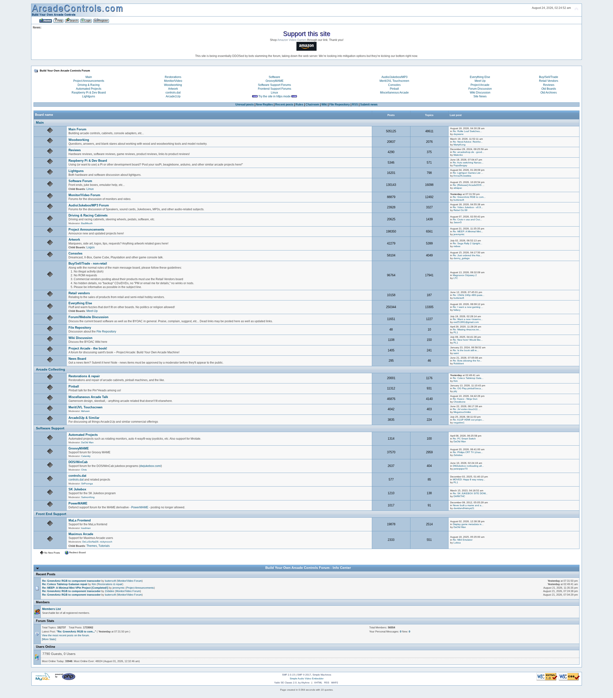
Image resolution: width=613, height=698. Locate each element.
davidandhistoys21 (464, 508)
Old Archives (548, 92)
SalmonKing (88, 497)
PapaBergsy (460, 165)
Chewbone (459, 401)
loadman (86, 528)
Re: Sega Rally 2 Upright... (467, 243)
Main (88, 77)
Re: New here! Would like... (468, 339)
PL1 (456, 332)
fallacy (457, 310)
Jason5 (458, 222)
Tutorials (104, 546)
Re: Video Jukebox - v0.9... (468, 207)
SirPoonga (87, 483)
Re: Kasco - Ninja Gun (465, 399)
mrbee (457, 246)
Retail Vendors (548, 81)
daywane (459, 134)
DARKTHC (459, 496)
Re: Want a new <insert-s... (468, 319)
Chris (84, 469)
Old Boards (548, 88)
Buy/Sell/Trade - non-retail (87, 263)
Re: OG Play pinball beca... (468, 388)
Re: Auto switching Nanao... (468, 162)
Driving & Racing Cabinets (88, 215)
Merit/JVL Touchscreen (394, 81)
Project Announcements (88, 81)
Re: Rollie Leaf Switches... (467, 131)
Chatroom (312, 104)
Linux (274, 92)
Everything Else (480, 77)
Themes (91, 546)
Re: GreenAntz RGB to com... (469, 197)
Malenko (458, 155)
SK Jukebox (77, 489)
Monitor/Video (173, 81)
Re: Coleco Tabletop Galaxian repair (64, 584)
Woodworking (173, 85)
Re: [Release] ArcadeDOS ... (468, 185)
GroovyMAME (275, 81)
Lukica (457, 542)
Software (274, 77)
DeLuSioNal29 (90, 541)
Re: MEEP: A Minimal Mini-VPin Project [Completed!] (75, 587)
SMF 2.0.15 (288, 674)
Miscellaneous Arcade (394, 92)
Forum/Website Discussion (88, 317)
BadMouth (87, 223)
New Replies (264, 104)
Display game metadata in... (468, 524)
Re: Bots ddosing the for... (467, 360)
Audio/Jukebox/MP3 (394, 77)
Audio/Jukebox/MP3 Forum (88, 205)
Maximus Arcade (80, 534)
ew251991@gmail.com (466, 322)
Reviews (548, 85)
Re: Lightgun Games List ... (468, 173)
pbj (455, 391)
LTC (456, 278)
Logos (90, 247)
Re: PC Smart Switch (464, 438)
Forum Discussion (480, 88)
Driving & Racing (89, 85)
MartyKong (459, 144)
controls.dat (173, 92)
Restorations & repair (84, 376)
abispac (458, 188)
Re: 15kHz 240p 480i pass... (468, 295)
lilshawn (85, 411)
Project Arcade (480, 85)
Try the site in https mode (274, 96)
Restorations (173, 77)
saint (456, 353)
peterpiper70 (461, 468)
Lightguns (88, 96)
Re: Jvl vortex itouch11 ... (467, 409)
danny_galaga (462, 258)
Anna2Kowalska (462, 175)
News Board (77, 358)
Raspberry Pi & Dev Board (89, 92)
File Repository (339, 104)
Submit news (369, 104)
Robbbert (459, 363)
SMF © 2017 (304, 674)
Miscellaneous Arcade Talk (88, 397)
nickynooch (106, 541)
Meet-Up (92, 311)
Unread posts (244, 104)
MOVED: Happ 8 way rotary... (469, 479)
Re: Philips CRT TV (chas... (468, 452)
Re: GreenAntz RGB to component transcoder (71, 580)
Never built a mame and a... (468, 505)
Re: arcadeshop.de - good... (468, 152)
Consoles (394, 85)
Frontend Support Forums (274, 88)
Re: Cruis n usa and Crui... (467, 219)
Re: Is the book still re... (466, 350)
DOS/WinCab (78, 462)
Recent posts (284, 104)
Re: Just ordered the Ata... (467, 255)
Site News (480, 96)
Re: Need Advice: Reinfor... (467, 141)
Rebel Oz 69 (460, 210)
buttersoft (459, 200)
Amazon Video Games (291, 40)
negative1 (459, 422)
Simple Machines (321, 674)
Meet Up (480, 81)
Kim (456, 381)
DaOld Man (87, 442)
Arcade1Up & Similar (83, 418)
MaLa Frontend (79, 520)
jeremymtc (459, 234)
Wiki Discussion (480, 92)
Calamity (86, 456)
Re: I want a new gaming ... (468, 307)
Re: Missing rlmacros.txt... (467, 329)
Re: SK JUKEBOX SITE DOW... (470, 493)
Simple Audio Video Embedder (307, 678)
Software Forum (80, 181)
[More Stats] (49, 639)
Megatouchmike (462, 412)
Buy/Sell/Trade (548, 77)
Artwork (173, 88)
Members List (51, 609)
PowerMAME (77, 503)
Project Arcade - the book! (87, 348)
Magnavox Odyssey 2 (465, 275)
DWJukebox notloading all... (468, 466)
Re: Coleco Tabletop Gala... (468, 378)
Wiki (324, 104)
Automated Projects (88, 88)
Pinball (394, 88)
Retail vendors (79, 293)
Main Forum (77, 129)
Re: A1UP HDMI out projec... (468, 419)
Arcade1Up (173, 96)
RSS (355, 104)
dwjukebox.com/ (150, 466)
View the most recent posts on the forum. (66, 635)
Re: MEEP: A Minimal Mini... (468, 231)
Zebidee (458, 455)
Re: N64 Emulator (462, 539)
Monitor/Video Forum (84, 195)
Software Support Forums (274, 85)
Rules (299, 104)
